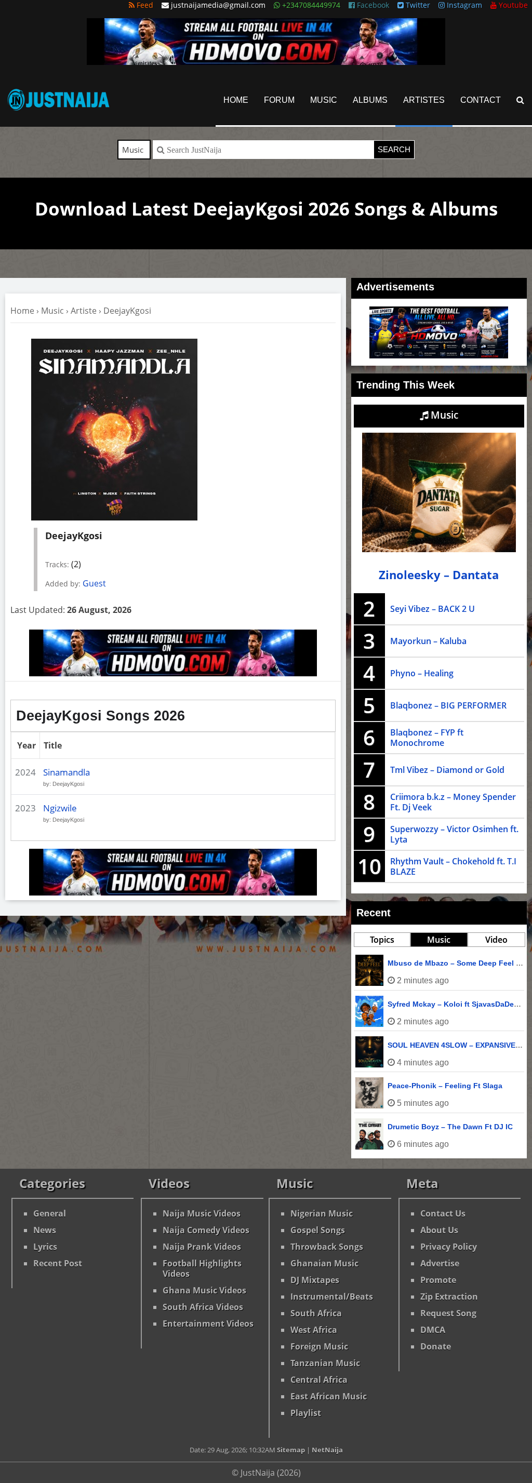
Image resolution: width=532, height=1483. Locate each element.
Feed (144, 5)
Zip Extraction (449, 1296)
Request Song (448, 1313)
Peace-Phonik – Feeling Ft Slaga (445, 1085)
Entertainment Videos (208, 1323)
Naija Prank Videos (202, 1246)
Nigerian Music (321, 1213)
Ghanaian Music (324, 1263)
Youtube (512, 5)
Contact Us (443, 1213)
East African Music (328, 1396)
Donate (435, 1346)
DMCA (432, 1329)
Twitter (417, 5)
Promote (438, 1280)
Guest (94, 583)
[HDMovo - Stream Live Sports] (266, 62)
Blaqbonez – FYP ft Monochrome (426, 738)
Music (323, 100)
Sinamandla (66, 772)
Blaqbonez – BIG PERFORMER (448, 705)
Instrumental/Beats (331, 1296)
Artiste (84, 310)
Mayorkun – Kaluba (428, 641)
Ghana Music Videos (204, 1290)
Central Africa (319, 1379)
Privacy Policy (448, 1246)
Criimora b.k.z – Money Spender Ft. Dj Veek (453, 802)
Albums (370, 100)
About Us (439, 1230)
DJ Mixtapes (314, 1280)
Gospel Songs (317, 1230)
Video (496, 939)
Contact (480, 100)
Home (235, 100)
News (44, 1230)
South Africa (316, 1313)
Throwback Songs (326, 1246)
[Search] (520, 100)
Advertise (439, 1263)
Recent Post (57, 1263)
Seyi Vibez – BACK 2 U (432, 608)
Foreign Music (319, 1346)
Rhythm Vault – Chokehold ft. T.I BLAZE (453, 866)
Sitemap (291, 1449)
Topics (382, 939)
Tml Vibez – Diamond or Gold (447, 770)
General (49, 1213)
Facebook (372, 5)
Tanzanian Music (325, 1363)
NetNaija (327, 1449)
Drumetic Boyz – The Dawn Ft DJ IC (450, 1127)
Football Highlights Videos (202, 1268)
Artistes (424, 100)
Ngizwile (60, 808)
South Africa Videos (203, 1307)
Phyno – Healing (422, 673)
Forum (279, 100)
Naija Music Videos (202, 1213)
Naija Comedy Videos (206, 1230)
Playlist (305, 1413)
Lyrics (45, 1246)
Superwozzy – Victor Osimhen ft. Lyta (454, 834)
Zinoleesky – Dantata (439, 575)
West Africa (313, 1329)
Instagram (463, 5)
